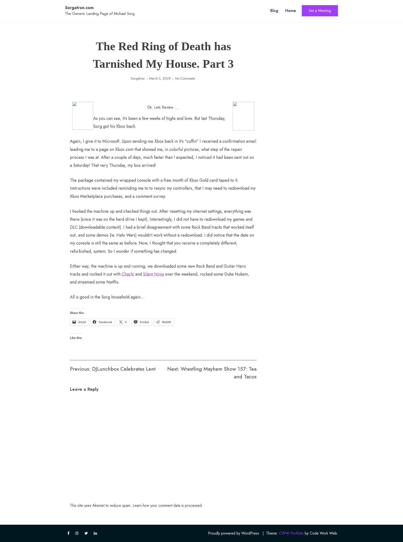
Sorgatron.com (79, 8)
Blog (274, 10)
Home (290, 10)
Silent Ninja (153, 274)
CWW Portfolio (291, 533)
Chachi (128, 274)
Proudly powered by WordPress (233, 533)
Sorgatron (138, 78)
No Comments (185, 78)
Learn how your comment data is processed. (168, 505)
